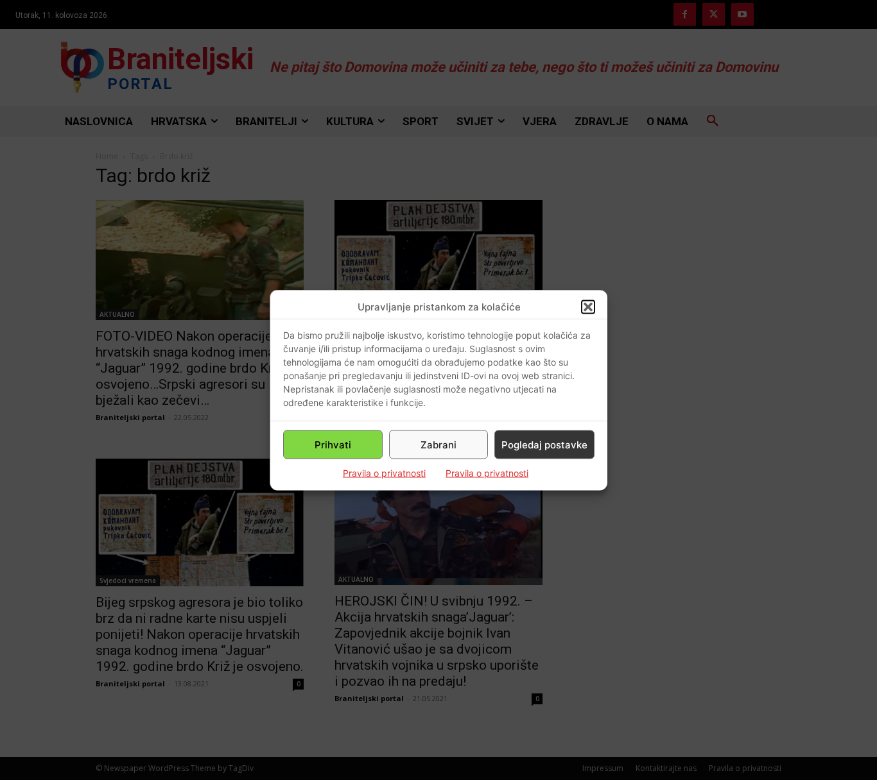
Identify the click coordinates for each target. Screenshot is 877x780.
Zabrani (438, 444)
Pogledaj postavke (544, 444)
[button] (588, 306)
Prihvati (333, 444)
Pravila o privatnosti (384, 473)
